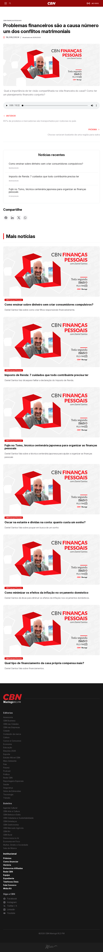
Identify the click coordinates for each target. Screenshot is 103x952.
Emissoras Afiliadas (13, 868)
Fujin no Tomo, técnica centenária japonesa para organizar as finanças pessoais (47, 190)
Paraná (6, 767)
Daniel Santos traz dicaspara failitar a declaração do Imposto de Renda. (39, 380)
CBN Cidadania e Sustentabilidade (18, 818)
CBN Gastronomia (11, 825)
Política (6, 774)
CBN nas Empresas (11, 727)
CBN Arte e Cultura (11, 811)
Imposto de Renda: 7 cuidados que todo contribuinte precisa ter (44, 176)
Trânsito (6, 798)
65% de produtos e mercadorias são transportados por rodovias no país (39, 121)
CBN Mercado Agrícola (13, 828)
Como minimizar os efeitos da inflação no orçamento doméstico (46, 592)
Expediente (8, 878)
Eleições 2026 (9, 751)
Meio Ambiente (9, 761)
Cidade (6, 731)
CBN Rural (7, 835)
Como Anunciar (10, 861)
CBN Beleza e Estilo (12, 814)
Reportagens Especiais (13, 781)
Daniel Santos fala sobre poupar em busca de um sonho (32, 527)
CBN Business (9, 721)
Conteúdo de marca (12, 734)
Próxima (92, 129)
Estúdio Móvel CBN (11, 757)
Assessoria (8, 717)
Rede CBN (7, 778)
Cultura (6, 737)
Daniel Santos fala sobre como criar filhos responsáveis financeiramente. (40, 309)
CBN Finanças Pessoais (14, 300)
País (5, 764)
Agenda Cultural (10, 808)
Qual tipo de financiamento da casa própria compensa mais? (44, 663)
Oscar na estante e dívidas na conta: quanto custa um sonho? (45, 522)
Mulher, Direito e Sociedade (15, 845)
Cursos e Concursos (12, 741)
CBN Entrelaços (10, 821)
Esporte (6, 754)
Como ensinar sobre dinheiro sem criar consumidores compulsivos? (46, 163)
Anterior (11, 116)
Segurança (8, 788)
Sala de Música (10, 848)
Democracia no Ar (11, 838)
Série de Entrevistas (12, 791)
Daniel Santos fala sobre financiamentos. (24, 668)
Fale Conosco (9, 885)
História (7, 865)
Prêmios (7, 858)
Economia (7, 744)
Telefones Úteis (11, 882)
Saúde (6, 784)
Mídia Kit (7, 888)
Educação (7, 747)
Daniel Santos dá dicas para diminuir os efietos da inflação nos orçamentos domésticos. (47, 598)
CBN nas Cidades (11, 724)
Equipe (6, 875)
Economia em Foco (11, 841)
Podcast (6, 771)
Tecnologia (8, 794)
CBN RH (6, 831)
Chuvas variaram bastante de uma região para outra (74, 134)
